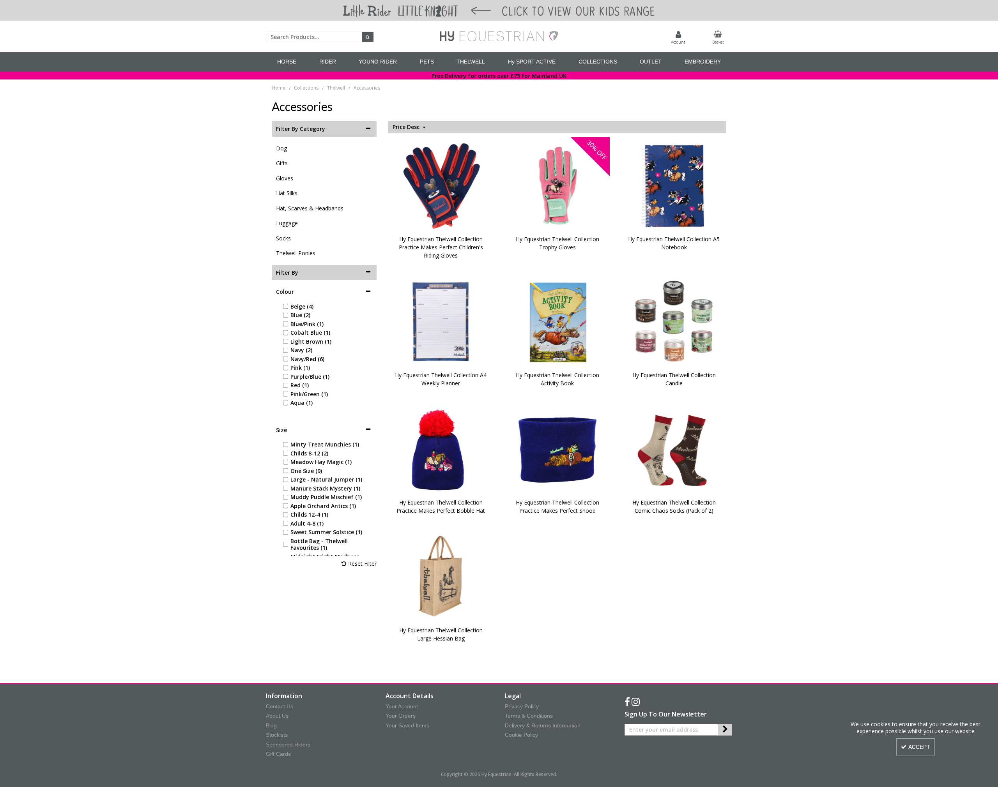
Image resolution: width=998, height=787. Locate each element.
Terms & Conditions (529, 716)
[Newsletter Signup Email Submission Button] (725, 730)
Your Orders (401, 716)
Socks (283, 238)
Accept (919, 747)
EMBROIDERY (703, 61)
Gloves (284, 178)
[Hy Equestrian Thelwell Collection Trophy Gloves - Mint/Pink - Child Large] (557, 185)
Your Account (402, 706)
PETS (427, 61)
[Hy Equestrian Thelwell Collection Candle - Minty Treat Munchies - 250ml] (674, 321)
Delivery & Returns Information (542, 725)
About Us (277, 716)
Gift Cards (278, 754)
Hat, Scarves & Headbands (309, 208)
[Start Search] (368, 37)
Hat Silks (286, 193)
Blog (271, 725)
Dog (281, 148)
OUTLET (651, 61)
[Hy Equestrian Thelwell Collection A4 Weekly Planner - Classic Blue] (441, 321)
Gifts (282, 163)
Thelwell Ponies (295, 253)
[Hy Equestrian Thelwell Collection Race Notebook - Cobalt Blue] (674, 185)
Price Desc (407, 127)
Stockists (277, 735)
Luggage (287, 223)
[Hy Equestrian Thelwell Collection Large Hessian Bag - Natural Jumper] (441, 576)
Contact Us (279, 706)
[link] (627, 702)
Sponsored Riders (288, 744)
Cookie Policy (521, 735)
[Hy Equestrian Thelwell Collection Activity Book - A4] (557, 321)
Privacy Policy (522, 706)
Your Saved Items (407, 725)
